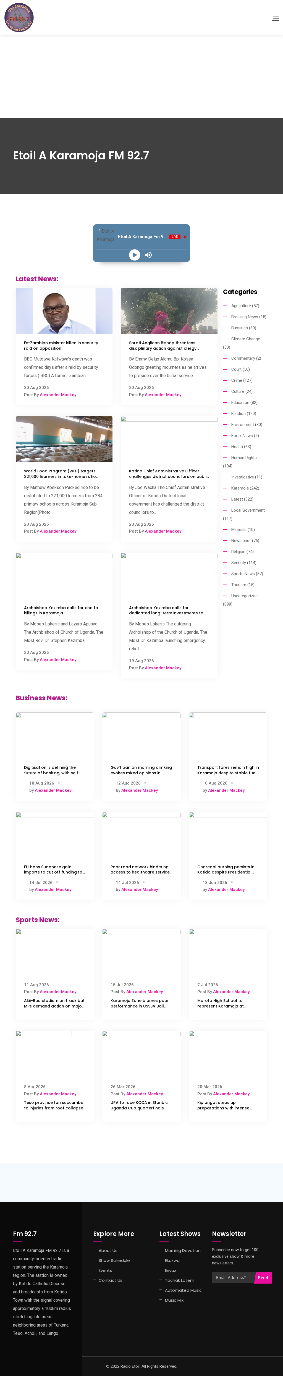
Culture (237, 391)
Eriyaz (170, 1270)
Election (238, 413)
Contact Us (110, 1280)
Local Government (248, 510)
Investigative (242, 477)
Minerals (239, 529)
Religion (238, 551)
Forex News (242, 435)
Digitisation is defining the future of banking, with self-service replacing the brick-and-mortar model (52, 775)
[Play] (135, 255)
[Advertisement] (141, 76)
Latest (237, 499)
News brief (241, 540)
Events (105, 1270)
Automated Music (183, 1290)
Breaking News (244, 316)
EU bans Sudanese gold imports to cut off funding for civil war (54, 872)
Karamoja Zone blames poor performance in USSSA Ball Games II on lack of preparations (140, 1009)
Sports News (243, 573)
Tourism (238, 584)
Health (237, 446)
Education (240, 402)
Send (263, 1277)
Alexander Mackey (58, 394)
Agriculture (241, 305)
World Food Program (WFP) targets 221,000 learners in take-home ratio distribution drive (60, 476)
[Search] (264, 17)
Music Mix (174, 1300)
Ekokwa (172, 1260)
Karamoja (240, 488)
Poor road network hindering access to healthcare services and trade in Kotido (141, 872)
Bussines (239, 327)
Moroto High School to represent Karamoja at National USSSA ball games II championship (226, 1009)
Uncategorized (244, 595)
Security (238, 562)
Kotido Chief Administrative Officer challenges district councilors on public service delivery (169, 476)
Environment (242, 424)
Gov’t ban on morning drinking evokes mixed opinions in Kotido (141, 773)
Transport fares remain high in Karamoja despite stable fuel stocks (228, 773)
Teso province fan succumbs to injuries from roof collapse (53, 1105)
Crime (236, 380)
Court (236, 369)
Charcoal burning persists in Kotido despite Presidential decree (226, 872)
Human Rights (244, 457)
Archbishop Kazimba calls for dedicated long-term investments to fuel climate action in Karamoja (166, 613)
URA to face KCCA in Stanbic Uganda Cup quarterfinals (139, 1105)
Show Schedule (114, 1260)
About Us (108, 1250)
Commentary (243, 358)
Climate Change (245, 338)
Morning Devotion (183, 1250)
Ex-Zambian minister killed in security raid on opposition (61, 345)
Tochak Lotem (179, 1280)
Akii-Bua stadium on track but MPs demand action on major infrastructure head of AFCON (54, 1006)
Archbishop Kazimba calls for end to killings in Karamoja (61, 610)
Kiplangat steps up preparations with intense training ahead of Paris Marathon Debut (223, 1111)
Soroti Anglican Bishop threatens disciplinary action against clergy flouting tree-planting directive (162, 348)
